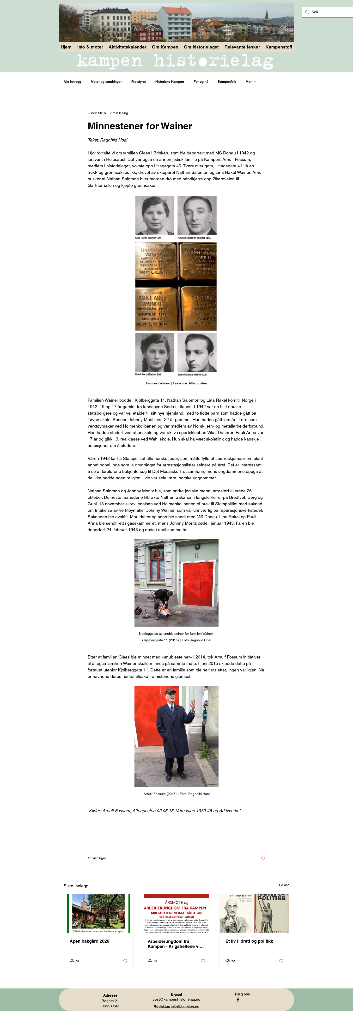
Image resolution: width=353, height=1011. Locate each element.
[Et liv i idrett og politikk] (254, 913)
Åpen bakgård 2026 (89, 941)
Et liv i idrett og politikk (249, 941)
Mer (249, 81)
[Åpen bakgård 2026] (98, 913)
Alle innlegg (72, 81)
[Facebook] (238, 1000)
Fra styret (138, 81)
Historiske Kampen (169, 81)
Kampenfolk (227, 81)
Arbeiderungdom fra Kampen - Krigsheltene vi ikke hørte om (174, 944)
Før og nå (201, 81)
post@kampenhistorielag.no (176, 999)
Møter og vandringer (106, 81)
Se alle (284, 885)
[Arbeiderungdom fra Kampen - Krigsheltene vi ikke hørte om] (176, 913)
